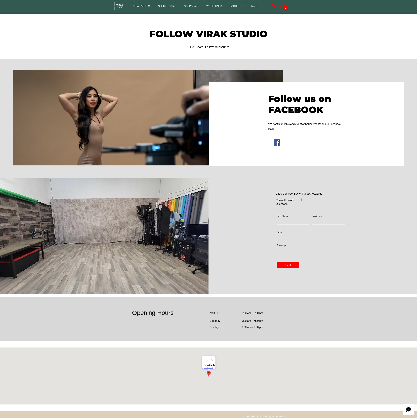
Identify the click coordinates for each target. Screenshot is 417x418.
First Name (282, 216)
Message (281, 245)
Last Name (318, 216)
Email (279, 232)
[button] (167, 6)
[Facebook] (277, 142)
